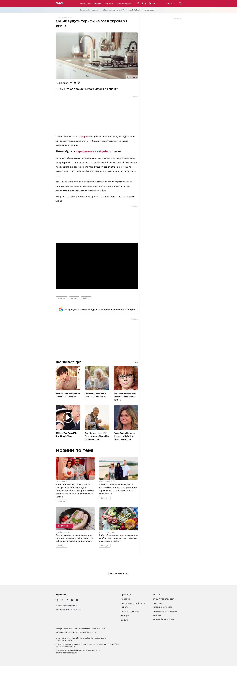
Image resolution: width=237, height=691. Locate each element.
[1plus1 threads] (62, 600)
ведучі (124, 620)
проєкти (84, 3)
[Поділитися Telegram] (71, 82)
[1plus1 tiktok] (67, 600)
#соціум (61, 298)
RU (172, 3)
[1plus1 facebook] (72, 600)
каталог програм (130, 611)
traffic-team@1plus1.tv (66, 653)
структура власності (164, 599)
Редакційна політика (163, 619)
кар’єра (125, 615)
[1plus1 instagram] (57, 600)
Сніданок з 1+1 (64, 526)
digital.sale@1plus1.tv (65, 646)
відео (108, 3)
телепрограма (124, 3)
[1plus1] (59, 3)
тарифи (83, 136)
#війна (86, 298)
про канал (126, 594)
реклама (125, 599)
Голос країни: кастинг (89, 10)
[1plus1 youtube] (77, 600)
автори (156, 594)
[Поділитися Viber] (79, 83)
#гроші (74, 298)
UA (168, 3)
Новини (97, 3)
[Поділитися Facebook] (75, 83)
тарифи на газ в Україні (92, 151)
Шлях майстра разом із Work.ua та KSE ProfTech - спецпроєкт (129, 10)
